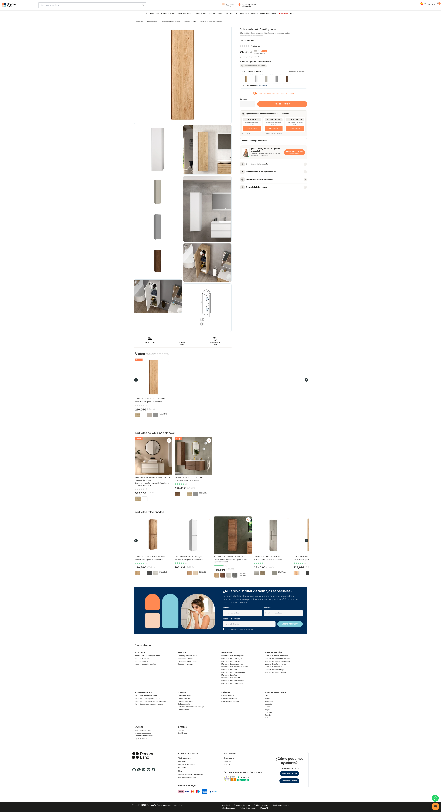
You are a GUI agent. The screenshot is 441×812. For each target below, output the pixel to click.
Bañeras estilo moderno (230, 701)
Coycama (268, 712)
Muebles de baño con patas (275, 672)
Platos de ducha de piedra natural (147, 698)
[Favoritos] (429, 4)
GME (266, 696)
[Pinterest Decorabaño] (149, 771)
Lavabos (139, 727)
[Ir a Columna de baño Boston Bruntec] (233, 535)
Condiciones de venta (281, 805)
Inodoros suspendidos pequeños (147, 656)
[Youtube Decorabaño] (144, 771)
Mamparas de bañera (229, 675)
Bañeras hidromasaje (229, 698)
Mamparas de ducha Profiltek (232, 683)
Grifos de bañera (184, 696)
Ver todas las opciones (297, 71)
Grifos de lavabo (184, 698)
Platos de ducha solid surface (146, 696)
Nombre (226, 608)
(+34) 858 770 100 (289, 773)
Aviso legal (226, 805)
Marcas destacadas (275, 693)
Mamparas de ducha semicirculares (234, 667)
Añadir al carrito (282, 104)
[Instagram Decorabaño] (139, 771)
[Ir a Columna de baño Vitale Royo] (272, 535)
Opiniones (182, 761)
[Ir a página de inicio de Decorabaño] (19, 6)
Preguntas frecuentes (186, 764)
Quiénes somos (184, 758)
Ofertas (181, 730)
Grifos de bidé (183, 709)
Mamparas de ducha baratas (232, 664)
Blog (180, 771)
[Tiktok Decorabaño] (154, 771)
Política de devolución (248, 808)
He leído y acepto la (239, 629)
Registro (227, 761)
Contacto (182, 768)
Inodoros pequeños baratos (145, 664)
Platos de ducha (143, 693)
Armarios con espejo (186, 658)
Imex (266, 718)
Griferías (183, 693)
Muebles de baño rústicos (274, 667)
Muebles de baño (152, 21)
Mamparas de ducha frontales (232, 681)
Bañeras (225, 693)
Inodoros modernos (142, 658)
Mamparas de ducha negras (231, 658)
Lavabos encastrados (143, 733)
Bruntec (268, 698)
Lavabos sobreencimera (144, 736)
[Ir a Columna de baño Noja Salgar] (193, 535)
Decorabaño (139, 21)
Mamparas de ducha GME (231, 678)
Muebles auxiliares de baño (171, 21)
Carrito (227, 764)
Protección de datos (242, 805)
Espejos (182, 653)
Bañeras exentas (227, 696)
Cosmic (268, 715)
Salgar (267, 709)
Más (292, 13)
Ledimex (268, 707)
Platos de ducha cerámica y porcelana (149, 704)
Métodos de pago (228, 808)
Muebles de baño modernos (275, 664)
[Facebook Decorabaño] (134, 771)
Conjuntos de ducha (185, 701)
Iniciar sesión (229, 758)
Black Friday (182, 733)
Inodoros (140, 653)
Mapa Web (264, 808)
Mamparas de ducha (229, 669)
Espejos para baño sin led (187, 656)
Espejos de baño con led (187, 661)
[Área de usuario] (433, 4)
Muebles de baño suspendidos (276, 656)
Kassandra (269, 701)
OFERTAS (182, 727)
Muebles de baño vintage (274, 669)
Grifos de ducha (184, 704)
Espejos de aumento (185, 664)
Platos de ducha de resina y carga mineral (150, 701)
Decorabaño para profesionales (190, 774)
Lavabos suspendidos (143, 730)
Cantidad (243, 99)
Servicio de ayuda (289, 781)
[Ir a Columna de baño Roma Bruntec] (153, 535)
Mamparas (226, 653)
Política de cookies (261, 805)
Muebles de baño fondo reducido (277, 658)
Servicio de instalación (187, 778)
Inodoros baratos (141, 661)
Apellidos (267, 608)
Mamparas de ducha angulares (233, 656)
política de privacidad (246, 629)
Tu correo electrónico (231, 619)
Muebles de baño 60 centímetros (277, 661)
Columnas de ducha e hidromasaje (191, 707)
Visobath (268, 704)
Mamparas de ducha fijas (230, 661)
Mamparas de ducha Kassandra (233, 672)
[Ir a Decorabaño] (151, 755)
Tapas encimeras (141, 738)
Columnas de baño (190, 21)
